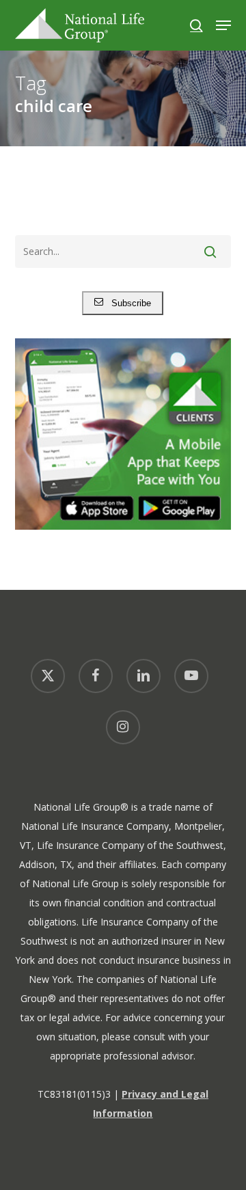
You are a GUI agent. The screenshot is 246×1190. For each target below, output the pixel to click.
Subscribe (127, 303)
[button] (223, 25)
